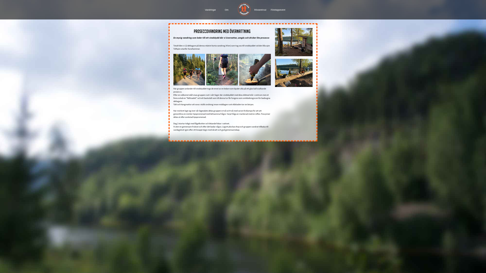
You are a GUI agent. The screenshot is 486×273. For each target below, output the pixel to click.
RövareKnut (260, 10)
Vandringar (210, 10)
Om (226, 10)
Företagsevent (276, 10)
